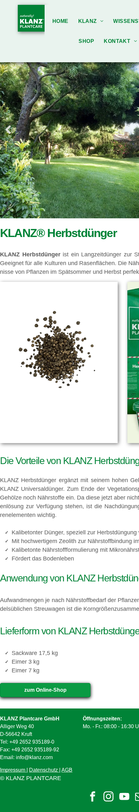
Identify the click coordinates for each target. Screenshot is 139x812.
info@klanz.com (34, 757)
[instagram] (108, 797)
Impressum (12, 770)
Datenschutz (43, 770)
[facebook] (92, 797)
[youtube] (124, 797)
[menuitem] (60, 21)
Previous (8, 130)
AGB (66, 770)
